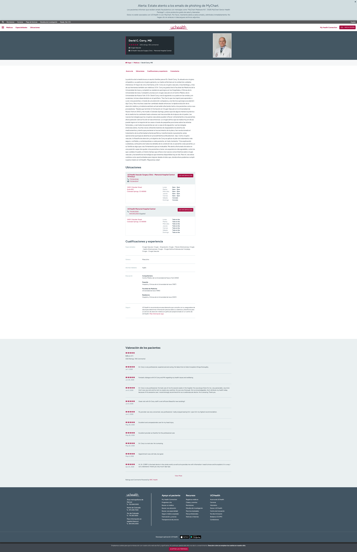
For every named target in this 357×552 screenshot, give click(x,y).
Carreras (20, 22)
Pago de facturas (31, 22)
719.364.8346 (134, 179)
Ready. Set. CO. (65, 22)
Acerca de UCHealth (217, 499)
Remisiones (10, 22)
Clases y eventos (191, 502)
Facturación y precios (169, 517)
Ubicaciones (35, 27)
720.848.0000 (134, 504)
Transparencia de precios (170, 520)
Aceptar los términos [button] (179, 549)
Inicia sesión (350, 27)
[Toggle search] (2, 22)
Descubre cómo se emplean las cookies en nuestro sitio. (227, 545)
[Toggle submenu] (3, 27)
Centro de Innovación (217, 511)
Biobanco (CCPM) (216, 517)
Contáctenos (214, 520)
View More (178, 476)
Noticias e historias (192, 517)
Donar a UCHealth (216, 508)
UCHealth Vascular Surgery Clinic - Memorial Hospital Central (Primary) (151, 176)
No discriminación (216, 514)
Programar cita (167, 502)
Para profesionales (192, 514)
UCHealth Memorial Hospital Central (141, 209)
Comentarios (174, 71)
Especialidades (21, 27)
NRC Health (154, 480)
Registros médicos (192, 499)
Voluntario (213, 505)
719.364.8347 (134, 181)
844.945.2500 (134, 214)
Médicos (9, 27)
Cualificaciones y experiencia (157, 71)
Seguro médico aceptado (170, 514)
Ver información (185, 175)
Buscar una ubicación (169, 508)
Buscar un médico (168, 505)
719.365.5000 (134, 211)
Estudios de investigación (48, 22)
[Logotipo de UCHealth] (132, 494)
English (353, 22)
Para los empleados (192, 511)
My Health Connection (328, 27)
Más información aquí (156, 314)
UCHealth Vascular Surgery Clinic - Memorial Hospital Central (150, 51)
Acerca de (129, 71)
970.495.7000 (133, 510)
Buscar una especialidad (170, 511)
